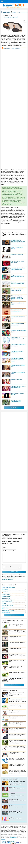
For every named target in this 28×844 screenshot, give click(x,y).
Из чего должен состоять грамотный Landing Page (15, 705)
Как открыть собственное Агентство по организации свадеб (17, 360)
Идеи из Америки (6, 612)
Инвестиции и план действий (11, 17)
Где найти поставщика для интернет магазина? (15, 667)
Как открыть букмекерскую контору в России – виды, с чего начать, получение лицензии (17, 742)
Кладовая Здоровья (14, 799)
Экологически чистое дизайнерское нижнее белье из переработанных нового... (18, 241)
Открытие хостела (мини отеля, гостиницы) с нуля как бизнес (16, 765)
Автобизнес (5, 589)
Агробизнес (5, 591)
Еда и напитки (5, 608)
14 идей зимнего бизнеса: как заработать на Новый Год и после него (17, 655)
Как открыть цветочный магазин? (17, 672)
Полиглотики (12, 793)
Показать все (14, 684)
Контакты (4, 841)
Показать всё (14, 615)
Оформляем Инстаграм (15, 648)
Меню (5, 1)
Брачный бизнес (6, 594)
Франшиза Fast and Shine (15, 811)
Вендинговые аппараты (8, 600)
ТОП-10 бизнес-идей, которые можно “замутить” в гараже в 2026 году (17, 632)
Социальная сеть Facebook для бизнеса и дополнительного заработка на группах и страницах (17, 700)
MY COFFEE (12, 805)
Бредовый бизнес (6, 596)
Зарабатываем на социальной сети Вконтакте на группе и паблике (16, 694)
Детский (4, 603)
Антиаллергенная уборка (17, 254)
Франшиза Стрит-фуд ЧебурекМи (17, 781)
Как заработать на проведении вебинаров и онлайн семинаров (17, 759)
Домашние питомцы (7, 607)
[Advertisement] (14, 110)
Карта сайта (3, 839)
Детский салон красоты (16, 379)
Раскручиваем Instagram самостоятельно (15, 637)
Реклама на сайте (11, 841)
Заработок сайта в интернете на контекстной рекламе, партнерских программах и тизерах (17, 771)
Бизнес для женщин (7, 592)
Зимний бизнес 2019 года (8, 610)
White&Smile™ (12, 787)
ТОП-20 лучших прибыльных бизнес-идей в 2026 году (16, 625)
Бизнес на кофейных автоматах (17, 642)
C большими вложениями (8, 587)
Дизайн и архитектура (7, 605)
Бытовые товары (6, 598)
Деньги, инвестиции (7, 601)
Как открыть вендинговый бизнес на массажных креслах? (17, 735)
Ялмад (10, 817)
